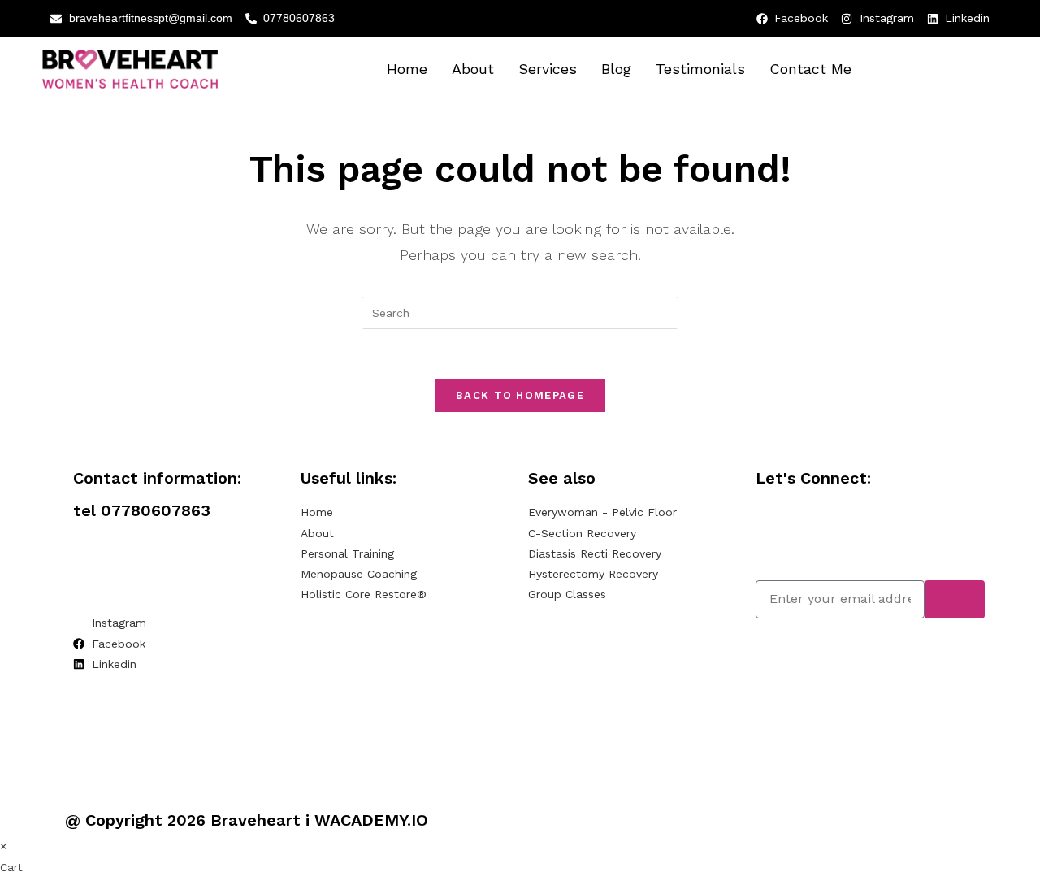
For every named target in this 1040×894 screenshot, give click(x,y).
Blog (616, 68)
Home (407, 68)
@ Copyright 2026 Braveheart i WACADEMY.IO (246, 820)
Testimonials (700, 68)
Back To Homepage (520, 395)
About (473, 68)
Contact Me (810, 68)
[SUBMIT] (955, 599)
